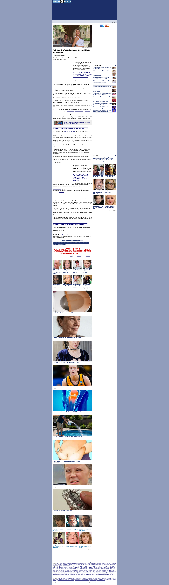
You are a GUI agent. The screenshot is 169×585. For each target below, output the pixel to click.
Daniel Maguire (66, 573)
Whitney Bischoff (81, 571)
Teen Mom (89, 22)
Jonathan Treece (88, 573)
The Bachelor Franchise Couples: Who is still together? (79, 579)
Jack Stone (62, 573)
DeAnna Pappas (106, 567)
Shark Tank (72, 22)
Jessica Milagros (95, 159)
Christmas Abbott (88, 574)
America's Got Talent (72, 20)
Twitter (71, 256)
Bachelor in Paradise (88, 20)
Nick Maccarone (112, 159)
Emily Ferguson (89, 572)
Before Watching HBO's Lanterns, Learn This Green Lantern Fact (85, 529)
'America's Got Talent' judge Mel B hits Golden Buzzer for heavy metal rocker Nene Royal (102, 107)
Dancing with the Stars (62, 21)
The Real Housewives (66, 22)
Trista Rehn (96, 568)
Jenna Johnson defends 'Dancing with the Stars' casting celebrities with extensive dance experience (102, 110)
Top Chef (98, 22)
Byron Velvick (75, 568)
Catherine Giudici (91, 571)
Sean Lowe (61, 567)
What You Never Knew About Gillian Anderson (110, 191)
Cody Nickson (78, 574)
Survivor (85, 22)
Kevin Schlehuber (61, 574)
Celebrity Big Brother (110, 20)
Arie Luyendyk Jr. (71, 566)
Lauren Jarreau (82, 569)
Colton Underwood (60, 566)
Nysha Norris (58, 570)
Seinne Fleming (71, 569)
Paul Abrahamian (72, 574)
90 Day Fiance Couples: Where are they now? (65, 578)
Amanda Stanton (101, 572)
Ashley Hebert (75, 567)
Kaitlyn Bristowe (95, 566)
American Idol (66, 20)
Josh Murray (76, 571)
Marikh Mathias (109, 569)
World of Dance (106, 22)
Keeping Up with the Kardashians (85, 21)
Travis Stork (64, 568)
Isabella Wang (99, 158)
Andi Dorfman (106, 566)
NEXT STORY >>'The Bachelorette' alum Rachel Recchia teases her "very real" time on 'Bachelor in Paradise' (82, 250)
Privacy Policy (98, 562)
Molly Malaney (104, 571)
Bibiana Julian (93, 569)
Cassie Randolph (101, 568)
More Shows (114, 22)
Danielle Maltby (109, 570)
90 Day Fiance (55, 20)
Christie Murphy (64, 57)
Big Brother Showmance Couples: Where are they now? (65, 580)
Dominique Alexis (76, 573)
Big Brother (104, 20)
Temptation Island (94, 22)
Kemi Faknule (107, 159)
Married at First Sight (108, 21)
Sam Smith (99, 161)
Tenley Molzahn (110, 571)
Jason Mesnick (100, 567)
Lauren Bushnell (98, 570)
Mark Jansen (102, 574)
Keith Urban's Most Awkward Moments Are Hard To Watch (67, 271)
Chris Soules (101, 566)
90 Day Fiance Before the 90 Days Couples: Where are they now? (83, 578)
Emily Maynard (65, 567)
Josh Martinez (97, 574)
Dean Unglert (58, 572)
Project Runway (60, 22)
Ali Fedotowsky (85, 567)
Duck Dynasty (113, 563)
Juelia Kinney (112, 572)
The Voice (102, 22)
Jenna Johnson (55, 574)
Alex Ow (93, 574)
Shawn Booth (66, 571)
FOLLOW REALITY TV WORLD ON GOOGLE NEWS (72, 240)
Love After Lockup (95, 21)
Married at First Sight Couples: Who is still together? (83, 580)
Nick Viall (81, 566)
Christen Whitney (82, 573)
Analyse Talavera (79, 111)
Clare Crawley (75, 572)
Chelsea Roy (69, 570)
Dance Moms (56, 21)
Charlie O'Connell (69, 568)
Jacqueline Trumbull (75, 570)
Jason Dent (107, 574)
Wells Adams (104, 570)
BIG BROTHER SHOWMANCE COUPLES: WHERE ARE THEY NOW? (74, 242)
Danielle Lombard (69, 572)
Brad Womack (80, 567)
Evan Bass (57, 571)
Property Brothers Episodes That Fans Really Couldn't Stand (98, 177)
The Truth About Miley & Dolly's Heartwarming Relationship (77, 286)
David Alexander (112, 157)
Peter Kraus (71, 571)
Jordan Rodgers (92, 570)
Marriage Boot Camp (101, 21)
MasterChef (114, 21)
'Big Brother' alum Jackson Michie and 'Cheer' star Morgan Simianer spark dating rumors (101, 81)
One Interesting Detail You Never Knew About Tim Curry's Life (98, 192)
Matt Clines (111, 574)
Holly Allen (87, 111)
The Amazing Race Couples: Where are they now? (103, 578)
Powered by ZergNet (88, 288)
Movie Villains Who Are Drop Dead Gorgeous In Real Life (57, 286)
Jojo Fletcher (86, 566)
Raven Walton (66, 574)
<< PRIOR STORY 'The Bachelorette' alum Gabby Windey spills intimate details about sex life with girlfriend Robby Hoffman (62, 250)
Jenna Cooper (55, 569)
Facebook (79, 256)
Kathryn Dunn (101, 159)
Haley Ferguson (95, 572)
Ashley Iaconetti (107, 572)
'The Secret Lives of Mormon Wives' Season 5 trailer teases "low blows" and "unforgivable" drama (101, 100)
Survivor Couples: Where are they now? (98, 580)
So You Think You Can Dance (79, 22)
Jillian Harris (96, 567)
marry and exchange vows (69, 131)
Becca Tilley (80, 572)
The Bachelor (94, 20)
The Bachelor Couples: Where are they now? (96, 579)
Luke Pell (104, 573)
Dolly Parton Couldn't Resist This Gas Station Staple (110, 206)
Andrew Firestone (85, 568)
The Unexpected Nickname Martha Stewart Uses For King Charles (57, 271)
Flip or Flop (73, 21)
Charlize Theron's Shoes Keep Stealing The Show (67, 285)
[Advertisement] (84, 554)
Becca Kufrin (66, 566)
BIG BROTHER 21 (56, 242)
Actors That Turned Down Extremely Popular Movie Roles (98, 207)
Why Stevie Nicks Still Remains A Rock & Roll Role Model (85, 546)
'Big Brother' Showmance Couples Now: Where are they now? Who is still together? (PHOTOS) (102, 87)
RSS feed (88, 256)
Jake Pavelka (91, 567)
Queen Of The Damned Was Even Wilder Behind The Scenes (110, 177)
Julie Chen (61, 192)
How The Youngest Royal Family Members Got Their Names (87, 271)
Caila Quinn (85, 572)
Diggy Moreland (94, 573)
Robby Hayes (100, 573)
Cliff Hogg (107, 157)
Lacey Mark (57, 573)
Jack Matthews (105, 158)
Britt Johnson (88, 569)
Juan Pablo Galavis (112, 566)
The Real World (100, 564)
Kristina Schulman (63, 572)
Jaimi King (71, 573)
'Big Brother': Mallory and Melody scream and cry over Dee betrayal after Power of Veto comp (102, 94)
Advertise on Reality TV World (78, 562)
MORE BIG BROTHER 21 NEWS (59, 244)
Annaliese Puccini (63, 570)
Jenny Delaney (66, 569)
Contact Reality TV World (89, 562)
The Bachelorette (99, 20)
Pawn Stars (82, 564)
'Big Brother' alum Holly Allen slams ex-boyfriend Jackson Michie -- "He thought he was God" (101, 78)
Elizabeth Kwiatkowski (67, 234)
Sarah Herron (108, 573)
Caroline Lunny (98, 569)
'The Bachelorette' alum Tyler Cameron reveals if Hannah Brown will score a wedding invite (102, 104)
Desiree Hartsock (55, 567)
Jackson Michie (57, 189)
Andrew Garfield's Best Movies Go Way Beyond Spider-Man (58, 529)
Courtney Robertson (98, 571)
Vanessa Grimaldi (87, 570)
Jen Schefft (80, 568)
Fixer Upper (69, 21)
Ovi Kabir (94, 161)
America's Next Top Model (80, 20)
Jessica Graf (83, 574)
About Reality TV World (67, 562)
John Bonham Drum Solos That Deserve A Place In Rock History (86, 286)
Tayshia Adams (106, 568)
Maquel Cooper (60, 569)
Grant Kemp (113, 573)
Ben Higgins (91, 566)
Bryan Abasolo (81, 570)
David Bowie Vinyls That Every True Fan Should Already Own (77, 271)
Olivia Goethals (77, 569)
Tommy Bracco (70, 111)
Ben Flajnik (70, 567)
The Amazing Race (61, 20)
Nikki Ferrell (86, 571)
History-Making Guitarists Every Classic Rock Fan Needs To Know (58, 546)
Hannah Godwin (112, 568)
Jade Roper (62, 571)
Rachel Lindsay (77, 566)
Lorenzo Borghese (59, 568)
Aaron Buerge (91, 568)
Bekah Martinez (103, 569)
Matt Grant (111, 567)
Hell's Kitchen (77, 21)
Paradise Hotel (55, 22)
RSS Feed (104, 562)
